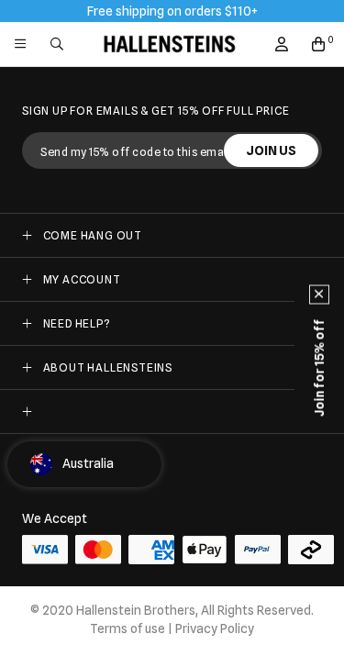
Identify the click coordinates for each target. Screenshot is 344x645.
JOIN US (271, 150)
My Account (82, 279)
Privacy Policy (214, 628)
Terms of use (127, 628)
